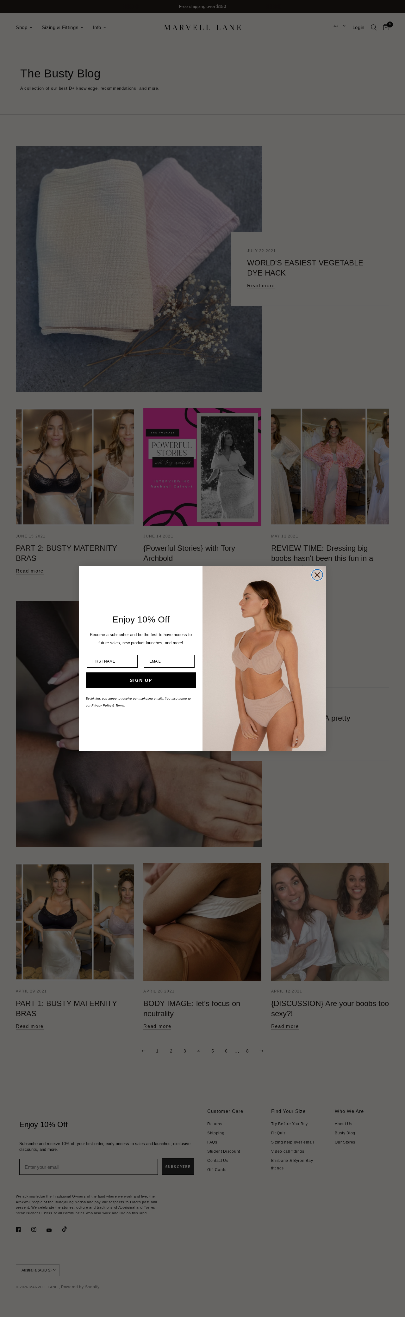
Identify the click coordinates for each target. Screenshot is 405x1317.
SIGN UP (141, 680)
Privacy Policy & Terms (107, 705)
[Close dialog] (317, 574)
